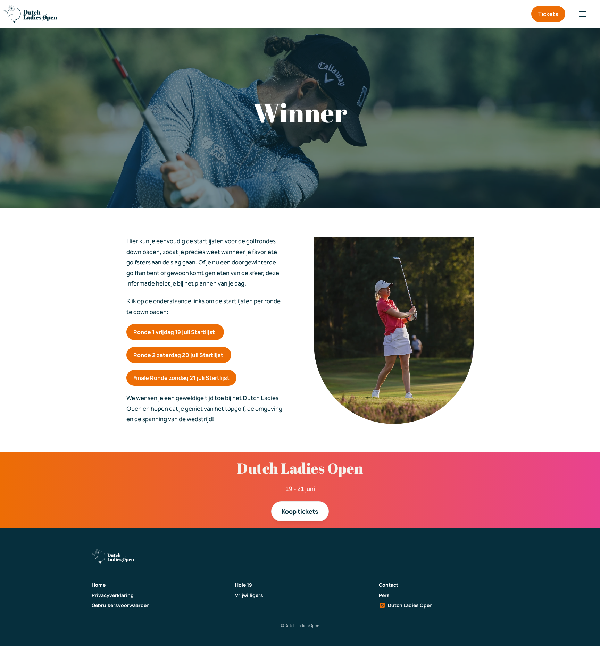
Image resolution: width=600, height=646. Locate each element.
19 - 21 (295, 489)
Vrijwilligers (249, 595)
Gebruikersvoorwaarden (121, 605)
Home (99, 584)
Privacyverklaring (113, 595)
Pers (384, 595)
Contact (388, 584)
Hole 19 (243, 584)
